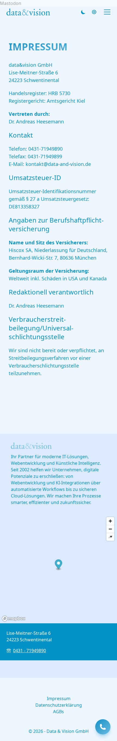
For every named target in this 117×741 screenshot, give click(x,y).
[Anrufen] (102, 726)
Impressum (58, 698)
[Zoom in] (110, 521)
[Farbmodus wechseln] (83, 12)
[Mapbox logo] (14, 618)
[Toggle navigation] (107, 12)
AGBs (58, 712)
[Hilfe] (94, 12)
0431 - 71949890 (29, 651)
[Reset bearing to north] (110, 537)
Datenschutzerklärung (58, 705)
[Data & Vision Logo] (28, 11)
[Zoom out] (110, 529)
